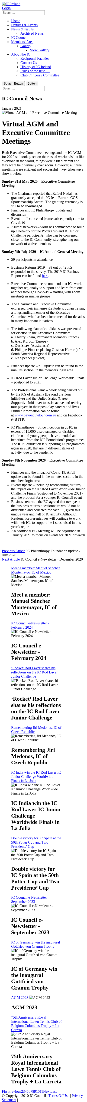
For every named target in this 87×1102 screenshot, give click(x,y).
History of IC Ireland (35, 67)
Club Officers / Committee (39, 75)
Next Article (11, 559)
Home (15, 21)
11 (41, 1091)
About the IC (20, 54)
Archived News (32, 33)
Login (6, 8)
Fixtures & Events (24, 25)
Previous (14, 1091)
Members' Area (22, 42)
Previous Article (13, 551)
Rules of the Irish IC (35, 71)
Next (46, 1091)
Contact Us (28, 63)
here (45, 276)
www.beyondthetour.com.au (35, 415)
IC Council (19, 38)
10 (38, 1091)
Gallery (25, 46)
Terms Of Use (58, 1096)
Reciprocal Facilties (34, 58)
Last (53, 1091)
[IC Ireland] (11, 4)
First (5, 1091)
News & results (22, 29)
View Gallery (39, 50)
